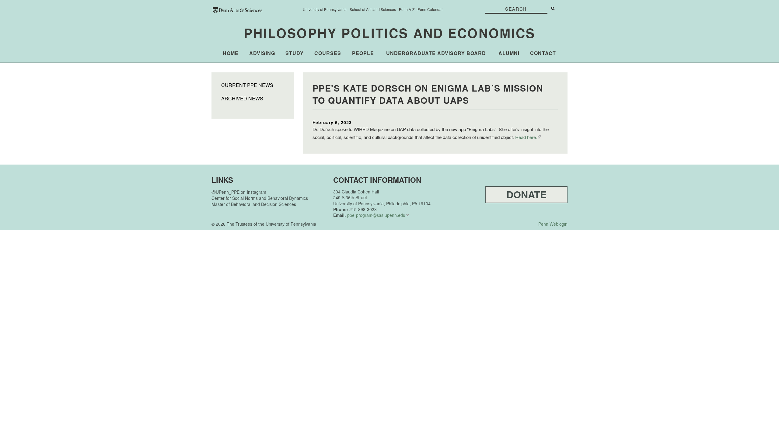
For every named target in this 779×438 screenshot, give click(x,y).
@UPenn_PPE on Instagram (238, 192)
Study (294, 53)
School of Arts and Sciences (373, 9)
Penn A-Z (406, 9)
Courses (327, 53)
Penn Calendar (430, 9)
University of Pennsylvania (325, 9)
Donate (526, 194)
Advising (262, 53)
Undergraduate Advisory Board (436, 53)
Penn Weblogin (553, 224)
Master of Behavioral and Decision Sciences (253, 204)
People (363, 53)
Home (231, 53)
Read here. (526, 137)
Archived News (242, 99)
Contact (543, 53)
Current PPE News (247, 85)
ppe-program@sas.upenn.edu (376, 215)
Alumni (508, 53)
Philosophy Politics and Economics (390, 33)
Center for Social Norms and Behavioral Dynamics (259, 198)
